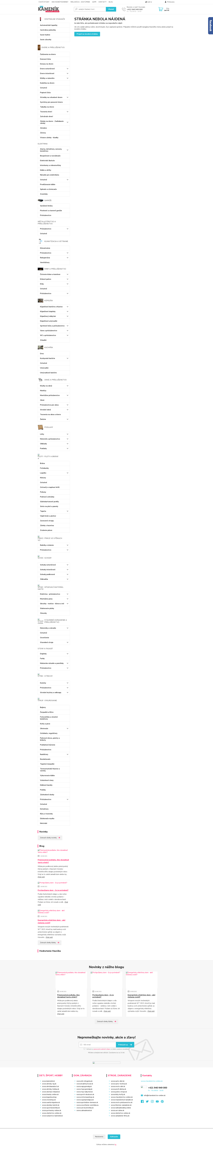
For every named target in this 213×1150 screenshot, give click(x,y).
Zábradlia (44, 579)
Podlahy (43, 448)
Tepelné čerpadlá (47, 764)
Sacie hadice (45, 35)
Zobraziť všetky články (48, 943)
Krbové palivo (45, 279)
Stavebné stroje (46, 642)
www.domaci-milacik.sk (51, 1092)
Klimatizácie (45, 248)
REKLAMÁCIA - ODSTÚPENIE (80, 2)
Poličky (43, 790)
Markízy (43, 390)
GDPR (94, 2)
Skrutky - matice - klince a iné (52, 604)
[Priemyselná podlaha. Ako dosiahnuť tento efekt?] (54, 851)
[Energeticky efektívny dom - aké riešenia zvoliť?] (54, 912)
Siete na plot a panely (49, 506)
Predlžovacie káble (47, 184)
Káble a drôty (45, 170)
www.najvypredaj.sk (84, 1086)
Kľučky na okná (46, 386)
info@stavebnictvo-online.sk (154, 1095)
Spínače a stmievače (48, 189)
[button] (88, 1115)
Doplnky (43, 654)
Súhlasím (114, 1136)
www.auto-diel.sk (117, 1081)
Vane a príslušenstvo (48, 330)
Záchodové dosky (47, 795)
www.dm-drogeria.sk (84, 1081)
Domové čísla (45, 59)
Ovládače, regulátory (48, 733)
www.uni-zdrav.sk (117, 1110)
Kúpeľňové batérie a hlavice (51, 307)
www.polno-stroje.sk (119, 1092)
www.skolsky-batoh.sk (50, 1105)
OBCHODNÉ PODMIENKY (60, 2)
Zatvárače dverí (46, 116)
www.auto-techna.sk (119, 1084)
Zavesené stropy (47, 521)
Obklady (43, 444)
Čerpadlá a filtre (46, 712)
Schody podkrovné (47, 574)
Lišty (42, 434)
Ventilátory (44, 262)
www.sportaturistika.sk (51, 1108)
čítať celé (41, 877)
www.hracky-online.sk (50, 1094)
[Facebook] (143, 1102)
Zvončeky (44, 194)
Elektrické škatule (47, 160)
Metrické (43, 823)
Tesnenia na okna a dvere (50, 414)
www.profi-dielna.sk (118, 1089)
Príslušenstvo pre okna (49, 405)
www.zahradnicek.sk (84, 1110)
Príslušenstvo (45, 215)
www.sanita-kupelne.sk (51, 1102)
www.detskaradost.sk (50, 1086)
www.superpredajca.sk (85, 1100)
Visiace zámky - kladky (49, 137)
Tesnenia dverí (46, 112)
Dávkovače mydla (47, 818)
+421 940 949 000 (135, 9)
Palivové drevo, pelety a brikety (50, 739)
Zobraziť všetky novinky (48, 838)
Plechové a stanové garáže (51, 210)
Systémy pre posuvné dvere (51, 102)
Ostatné (43, 88)
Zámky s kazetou (47, 525)
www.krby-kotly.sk (118, 1094)
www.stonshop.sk (49, 1100)
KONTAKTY (102, 2)
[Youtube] (158, 1102)
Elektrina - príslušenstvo (50, 594)
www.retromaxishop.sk (85, 1097)
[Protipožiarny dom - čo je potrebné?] (52, 883)
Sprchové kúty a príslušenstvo (52, 326)
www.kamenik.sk (48, 1081)
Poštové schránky (47, 497)
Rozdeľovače (45, 759)
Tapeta (43, 511)
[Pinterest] (162, 1102)
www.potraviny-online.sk (51, 1110)
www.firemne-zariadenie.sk (121, 1105)
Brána (42, 463)
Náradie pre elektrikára (49, 175)
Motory (43, 478)
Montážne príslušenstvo (50, 395)
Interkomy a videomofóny (50, 165)
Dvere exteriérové (47, 69)
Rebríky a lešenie (47, 545)
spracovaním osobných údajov (102, 1049)
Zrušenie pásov (46, 530)
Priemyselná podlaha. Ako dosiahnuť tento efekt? (53, 861)
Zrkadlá (43, 340)
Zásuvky (43, 613)
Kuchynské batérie (47, 358)
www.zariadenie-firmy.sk (120, 1116)
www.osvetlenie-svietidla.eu (88, 1105)
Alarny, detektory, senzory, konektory (51, 150)
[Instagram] (153, 1102)
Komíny (43, 683)
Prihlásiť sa (123, 1045)
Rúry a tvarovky (46, 814)
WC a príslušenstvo (48, 335)
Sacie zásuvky (45, 39)
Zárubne (43, 128)
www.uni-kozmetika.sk (85, 1108)
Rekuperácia (45, 258)
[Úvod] (55, 9)
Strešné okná (45, 410)
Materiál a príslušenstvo (50, 439)
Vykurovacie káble (47, 775)
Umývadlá (44, 368)
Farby (42, 658)
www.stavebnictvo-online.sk (122, 1097)
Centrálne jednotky (48, 30)
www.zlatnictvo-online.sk (51, 1113)
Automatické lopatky (48, 25)
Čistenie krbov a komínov (50, 274)
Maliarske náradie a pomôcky (52, 663)
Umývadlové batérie (48, 373)
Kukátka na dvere (47, 83)
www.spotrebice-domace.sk (87, 1102)
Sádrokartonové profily (49, 501)
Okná (42, 400)
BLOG (111, 2)
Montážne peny (46, 599)
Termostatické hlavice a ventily (50, 770)
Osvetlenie (44, 638)
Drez (42, 353)
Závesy (43, 133)
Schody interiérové (47, 569)
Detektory (44, 809)
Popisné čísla (45, 92)
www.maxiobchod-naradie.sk (122, 1100)
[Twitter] (148, 1102)
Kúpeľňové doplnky (47, 311)
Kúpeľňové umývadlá (48, 321)
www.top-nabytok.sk (85, 1092)
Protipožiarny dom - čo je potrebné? (53, 890)
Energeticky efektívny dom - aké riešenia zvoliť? (51, 921)
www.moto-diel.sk (118, 1086)
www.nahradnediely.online (121, 1108)
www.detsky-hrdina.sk (50, 1089)
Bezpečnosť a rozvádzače (50, 156)
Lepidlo (43, 473)
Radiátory (44, 754)
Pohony (43, 492)
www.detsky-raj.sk (49, 1084)
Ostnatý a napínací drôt (50, 487)
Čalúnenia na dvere (48, 54)
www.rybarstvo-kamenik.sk (52, 1116)
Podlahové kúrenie (47, 745)
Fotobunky (44, 468)
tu (115, 1144)
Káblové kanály (46, 785)
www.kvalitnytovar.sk (85, 1084)
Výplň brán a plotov (48, 516)
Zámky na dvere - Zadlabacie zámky (52, 122)
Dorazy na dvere (46, 64)
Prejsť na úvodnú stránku (87, 34)
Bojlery (43, 707)
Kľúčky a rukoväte (47, 78)
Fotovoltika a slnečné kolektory (49, 718)
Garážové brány (46, 206)
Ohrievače (44, 728)
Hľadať (111, 9)
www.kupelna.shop (49, 1097)
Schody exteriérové (48, 565)
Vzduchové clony (46, 780)
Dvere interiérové (47, 73)
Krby (42, 284)
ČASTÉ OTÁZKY (44, 2)
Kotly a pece (45, 724)
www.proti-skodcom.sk (85, 1094)
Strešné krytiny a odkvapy (50, 692)
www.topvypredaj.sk (84, 1089)
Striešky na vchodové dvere (51, 97)
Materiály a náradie (48, 628)
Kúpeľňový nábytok (48, 316)
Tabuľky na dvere (47, 107)
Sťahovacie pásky (47, 608)
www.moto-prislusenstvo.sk (121, 1102)
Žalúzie (43, 419)
